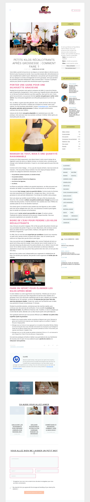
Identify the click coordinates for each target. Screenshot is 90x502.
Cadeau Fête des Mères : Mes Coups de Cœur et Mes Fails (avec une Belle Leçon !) (74, 113)
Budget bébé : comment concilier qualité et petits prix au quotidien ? (73, 89)
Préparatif (74, 215)
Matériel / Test (66, 141)
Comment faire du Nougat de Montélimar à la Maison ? (70, 264)
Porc (71, 212)
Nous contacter (71, 65)
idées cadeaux (67, 199)
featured (66, 189)
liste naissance (68, 202)
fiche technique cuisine (70, 192)
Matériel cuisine (68, 209)
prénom (65, 215)
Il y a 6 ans (64, 247)
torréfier (66, 222)
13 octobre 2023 (51, 432)
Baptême (73, 172)
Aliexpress (66, 165)
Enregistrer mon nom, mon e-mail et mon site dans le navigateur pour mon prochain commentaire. (33, 482)
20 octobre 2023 (34, 435)
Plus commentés (69, 239)
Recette (64, 146)
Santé (63, 149)
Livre (64, 205)
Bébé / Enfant (65, 132)
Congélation (67, 182)
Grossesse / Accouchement (17, 346)
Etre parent (72, 83)
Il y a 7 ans (64, 257)
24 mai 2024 (17, 433)
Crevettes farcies (67, 245)
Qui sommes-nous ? (70, 68)
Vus (62, 239)
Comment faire (67, 178)
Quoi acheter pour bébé (70, 219)
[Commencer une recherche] (72, 10)
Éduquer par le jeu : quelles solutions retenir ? (70, 254)
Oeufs (65, 212)
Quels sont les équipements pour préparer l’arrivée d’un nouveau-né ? (17, 428)
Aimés (77, 239)
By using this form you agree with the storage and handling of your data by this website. (34, 488)
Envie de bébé (66, 134)
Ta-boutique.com (43, 106)
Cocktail (73, 175)
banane (65, 172)
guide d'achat (67, 195)
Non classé (65, 144)
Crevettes (66, 185)
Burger (65, 175)
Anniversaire (67, 168)
